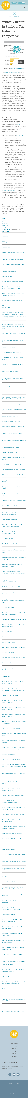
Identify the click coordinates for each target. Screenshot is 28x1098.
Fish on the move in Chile (8, 347)
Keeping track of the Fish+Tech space (11, 421)
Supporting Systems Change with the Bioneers (13, 657)
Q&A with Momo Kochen (8, 607)
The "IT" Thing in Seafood (8, 914)
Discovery (19, 124)
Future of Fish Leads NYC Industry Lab (11, 839)
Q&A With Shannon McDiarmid (9, 544)
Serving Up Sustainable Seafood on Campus (13, 795)
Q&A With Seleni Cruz (7, 538)
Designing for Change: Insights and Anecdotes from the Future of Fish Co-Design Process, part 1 (14, 775)
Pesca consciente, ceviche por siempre (11, 352)
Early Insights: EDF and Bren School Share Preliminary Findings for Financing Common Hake (13, 600)
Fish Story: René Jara (7, 242)
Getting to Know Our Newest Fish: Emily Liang (13, 475)
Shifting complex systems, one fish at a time (13, 1011)
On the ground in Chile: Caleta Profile (11, 464)
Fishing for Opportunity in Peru (9, 452)
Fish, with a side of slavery (8, 994)
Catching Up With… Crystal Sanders (11, 728)
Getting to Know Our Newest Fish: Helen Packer (14, 500)
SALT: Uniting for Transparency (9, 519)
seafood (4, 220)
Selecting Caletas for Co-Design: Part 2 (11, 506)
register (8, 229)
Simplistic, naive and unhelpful (9, 989)
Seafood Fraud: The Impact (8, 849)
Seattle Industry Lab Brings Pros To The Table (13, 814)
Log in (3, 229)
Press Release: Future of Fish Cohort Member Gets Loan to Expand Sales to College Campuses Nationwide (13, 963)
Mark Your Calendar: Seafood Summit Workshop (14, 882)
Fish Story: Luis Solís (7, 276)
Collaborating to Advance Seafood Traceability (13, 469)
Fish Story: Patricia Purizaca (9, 271)
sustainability (5, 223)
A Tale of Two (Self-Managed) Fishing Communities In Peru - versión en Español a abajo (13, 550)
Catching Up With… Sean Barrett (10, 695)
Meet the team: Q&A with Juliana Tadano (12, 300)
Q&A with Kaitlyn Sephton (8, 642)
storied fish (4, 222)
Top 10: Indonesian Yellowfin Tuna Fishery (12, 833)
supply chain (5, 225)
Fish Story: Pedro (6, 247)
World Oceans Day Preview (8, 754)
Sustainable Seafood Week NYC (10, 190)
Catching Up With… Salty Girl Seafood (11, 759)
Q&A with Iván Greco (7, 637)
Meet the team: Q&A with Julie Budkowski (12, 392)
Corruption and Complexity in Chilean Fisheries (14, 619)
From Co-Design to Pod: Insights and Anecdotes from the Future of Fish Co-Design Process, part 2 (14, 766)
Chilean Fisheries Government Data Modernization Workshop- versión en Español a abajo (13, 573)
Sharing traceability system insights (11, 663)
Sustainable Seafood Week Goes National (12, 844)
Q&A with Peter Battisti (7, 631)
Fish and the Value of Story (8, 976)
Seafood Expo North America (11, 72)
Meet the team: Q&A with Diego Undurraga (12, 281)
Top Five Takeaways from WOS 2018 (11, 587)
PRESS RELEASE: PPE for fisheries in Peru (12, 259)
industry (4, 227)
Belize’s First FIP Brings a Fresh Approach (12, 404)
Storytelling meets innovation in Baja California (13, 647)
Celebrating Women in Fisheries (10, 416)
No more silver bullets (7, 1006)
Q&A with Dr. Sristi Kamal (8, 652)
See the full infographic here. (18, 68)
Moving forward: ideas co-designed (11, 447)
